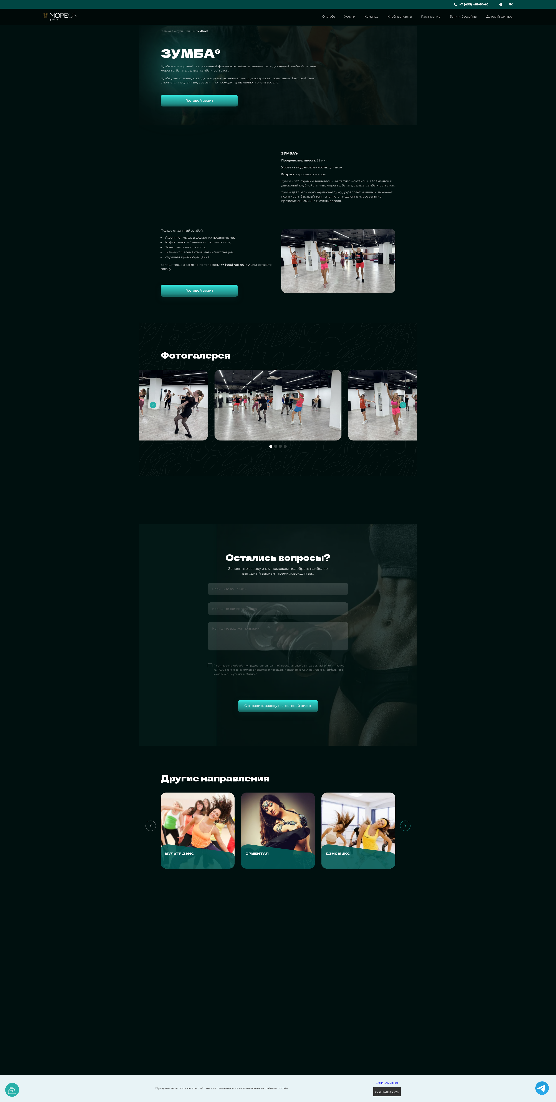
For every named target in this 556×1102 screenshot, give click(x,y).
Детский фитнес (499, 16)
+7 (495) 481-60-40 (473, 4)
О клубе (328, 16)
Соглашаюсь (387, 1092)
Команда (371, 16)
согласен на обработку (232, 665)
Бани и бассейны (463, 16)
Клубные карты (399, 16)
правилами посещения (270, 669)
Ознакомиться (387, 1083)
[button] (153, 405)
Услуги (349, 16)
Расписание (430, 16)
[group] (198, 831)
